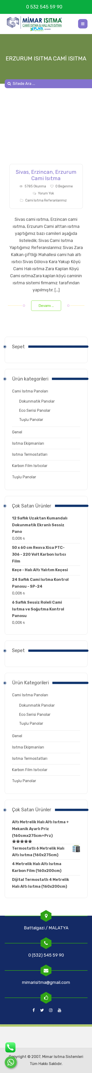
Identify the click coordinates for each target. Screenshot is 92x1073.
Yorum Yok (46, 193)
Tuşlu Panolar (31, 419)
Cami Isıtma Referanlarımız (46, 200)
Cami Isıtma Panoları (30, 391)
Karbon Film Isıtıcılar (29, 465)
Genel (17, 432)
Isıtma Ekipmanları (28, 443)
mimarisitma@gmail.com (46, 982)
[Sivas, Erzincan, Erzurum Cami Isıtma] (46, 129)
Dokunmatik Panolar (37, 401)
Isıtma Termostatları (29, 454)
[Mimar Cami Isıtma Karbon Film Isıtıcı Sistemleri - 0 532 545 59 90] (36, 24)
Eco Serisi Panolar (34, 410)
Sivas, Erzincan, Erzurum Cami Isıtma (46, 175)
